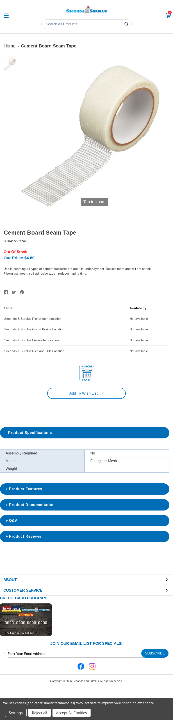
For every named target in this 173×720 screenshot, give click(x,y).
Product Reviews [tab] (25, 536)
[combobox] (86, 24)
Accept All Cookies (71, 712)
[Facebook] (6, 292)
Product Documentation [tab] (32, 505)
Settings (16, 712)
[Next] (164, 133)
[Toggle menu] (6, 15)
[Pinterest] (22, 292)
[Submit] (127, 24)
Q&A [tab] (13, 520)
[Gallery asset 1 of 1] (10, 63)
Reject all (39, 712)
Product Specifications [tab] (30, 433)
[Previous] (24, 133)
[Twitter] (14, 292)
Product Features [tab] (25, 489)
